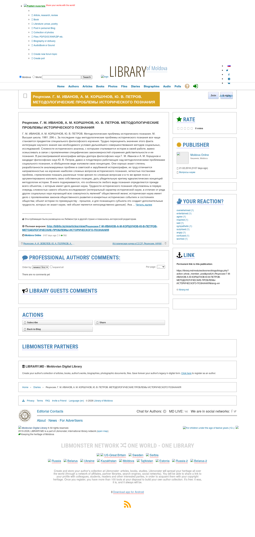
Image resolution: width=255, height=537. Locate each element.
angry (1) (181, 232)
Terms (40, 400)
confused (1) (183, 235)
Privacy (30, 400)
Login (229, 95)
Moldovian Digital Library (34, 427)
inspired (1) (182, 219)
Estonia (164, 461)
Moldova (128, 461)
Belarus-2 (200, 461)
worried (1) (182, 238)
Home (25, 387)
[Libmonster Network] (208, 427)
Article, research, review (45, 15)
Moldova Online (33, 235)
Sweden (137, 455)
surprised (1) (183, 229)
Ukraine (89, 461)
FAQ (47, 400)
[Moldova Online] (183, 162)
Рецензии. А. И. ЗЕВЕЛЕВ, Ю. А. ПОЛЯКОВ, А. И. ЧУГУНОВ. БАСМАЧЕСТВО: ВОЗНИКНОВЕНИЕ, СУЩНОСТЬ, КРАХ (49, 243)
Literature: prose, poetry (45, 23)
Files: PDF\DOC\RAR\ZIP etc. (48, 36)
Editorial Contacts (50, 411)
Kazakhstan (108, 461)
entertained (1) (184, 213)
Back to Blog (34, 329)
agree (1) (181, 216)
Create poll (39, 58)
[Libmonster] (24, 420)
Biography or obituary (44, 40)
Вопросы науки (187, 172)
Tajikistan (147, 461)
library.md (184, 289)
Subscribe (32, 322)
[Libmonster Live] (229, 83)
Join (221, 95)
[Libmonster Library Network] (237, 427)
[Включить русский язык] (229, 65)
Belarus (72, 461)
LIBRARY (127, 71)
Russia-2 (182, 461)
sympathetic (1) (184, 226)
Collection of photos (43, 32)
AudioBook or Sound (44, 45)
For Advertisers (71, 420)
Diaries (37, 387)
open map (102, 430)
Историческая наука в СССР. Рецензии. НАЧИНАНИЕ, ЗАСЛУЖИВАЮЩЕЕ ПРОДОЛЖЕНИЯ (138, 243)
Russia (56, 461)
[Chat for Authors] (229, 78)
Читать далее (144, 204)
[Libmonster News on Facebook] (229, 74)
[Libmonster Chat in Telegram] (165, 411)
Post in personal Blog (44, 27)
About (41, 420)
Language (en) (76, 400)
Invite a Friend (59, 400)
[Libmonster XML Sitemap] (127, 506)
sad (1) (180, 222)
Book (36, 19)
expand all (58, 267)
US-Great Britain (115, 455)
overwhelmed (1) (185, 210)
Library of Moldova (103, 400)
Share (102, 322)
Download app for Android (128, 492)
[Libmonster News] (227, 70)
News (53, 420)
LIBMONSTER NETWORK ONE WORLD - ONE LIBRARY (127, 445)
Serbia (154, 455)
